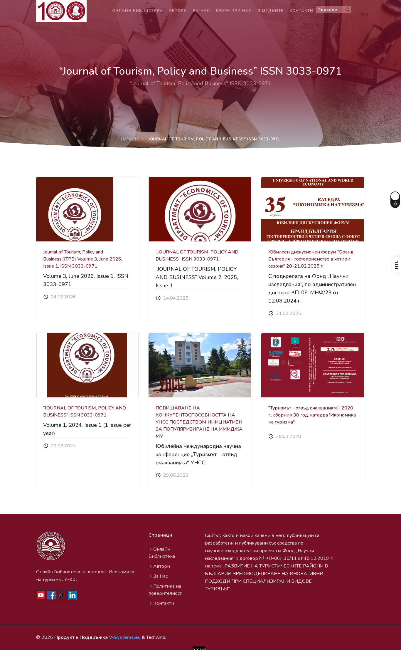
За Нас (160, 576)
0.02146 (199, 649)
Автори (178, 11)
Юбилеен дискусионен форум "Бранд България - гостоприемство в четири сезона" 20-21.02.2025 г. (310, 259)
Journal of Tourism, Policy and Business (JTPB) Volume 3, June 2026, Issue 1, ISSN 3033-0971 (82, 259)
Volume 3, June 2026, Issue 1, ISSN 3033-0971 (85, 280)
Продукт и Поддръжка (97, 637)
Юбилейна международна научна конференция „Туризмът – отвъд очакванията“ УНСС (198, 454)
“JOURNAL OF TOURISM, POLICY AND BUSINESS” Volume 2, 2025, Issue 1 (197, 277)
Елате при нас (234, 11)
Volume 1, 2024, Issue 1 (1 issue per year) (87, 429)
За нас (201, 11)
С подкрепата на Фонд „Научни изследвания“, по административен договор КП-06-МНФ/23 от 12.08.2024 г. (312, 288)
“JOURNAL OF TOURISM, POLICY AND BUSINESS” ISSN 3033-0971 (197, 255)
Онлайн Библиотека (137, 11)
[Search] (347, 9)
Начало (130, 139)
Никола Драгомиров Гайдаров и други (319, 222)
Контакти (301, 11)
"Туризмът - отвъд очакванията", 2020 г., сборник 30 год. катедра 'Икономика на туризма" (312, 415)
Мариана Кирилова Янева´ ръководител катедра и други (91, 222)
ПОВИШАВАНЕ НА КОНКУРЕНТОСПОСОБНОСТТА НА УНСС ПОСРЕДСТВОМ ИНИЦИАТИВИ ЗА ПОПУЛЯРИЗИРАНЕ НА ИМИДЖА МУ (199, 422)
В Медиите (270, 11)
